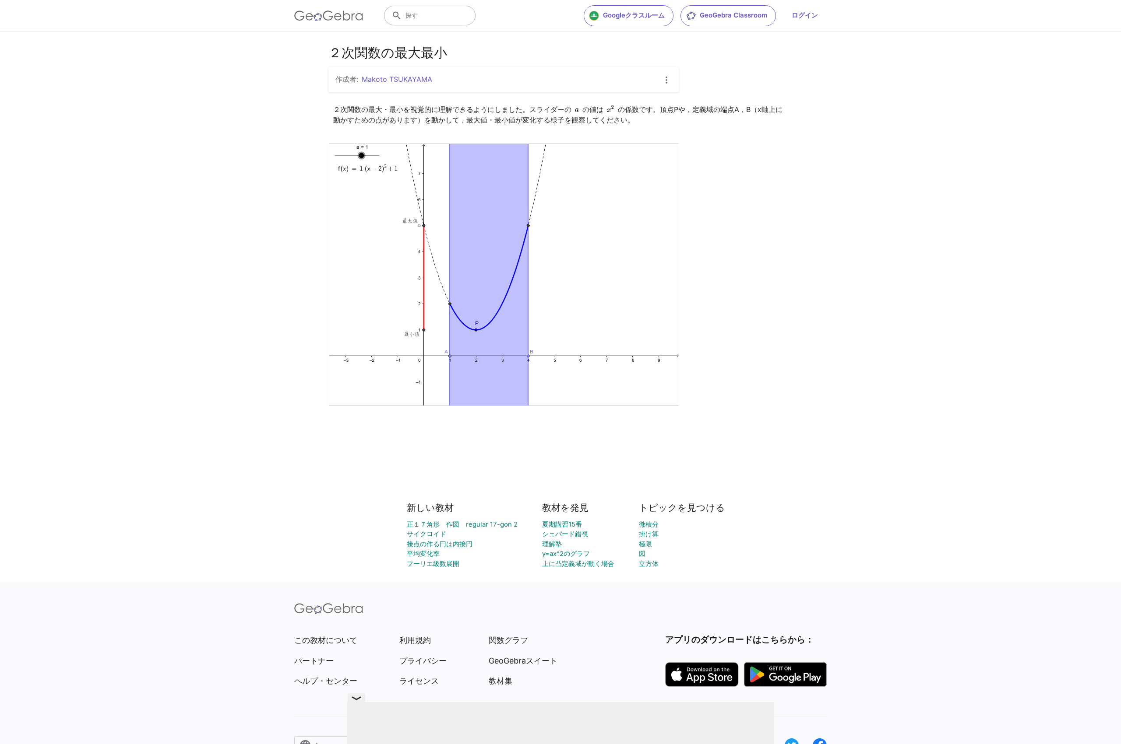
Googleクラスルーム (634, 15)
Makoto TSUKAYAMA (397, 79)
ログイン (805, 15)
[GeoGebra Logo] (328, 15)
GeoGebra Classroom (733, 15)
